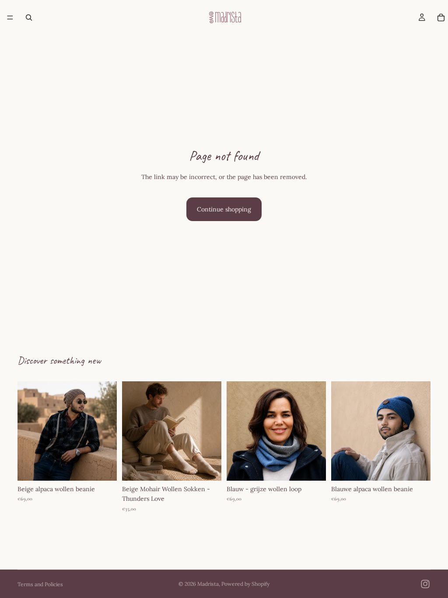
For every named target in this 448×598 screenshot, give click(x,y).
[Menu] (10, 17)
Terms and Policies (40, 584)
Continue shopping (224, 209)
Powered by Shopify (245, 583)
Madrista (208, 583)
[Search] (28, 17)
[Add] (103, 467)
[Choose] (312, 467)
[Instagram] (425, 584)
